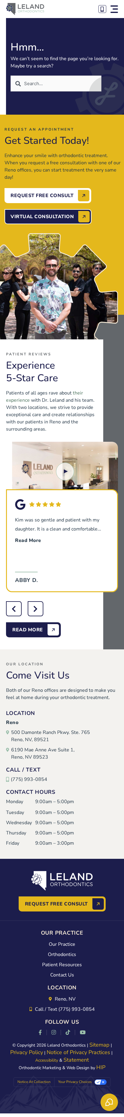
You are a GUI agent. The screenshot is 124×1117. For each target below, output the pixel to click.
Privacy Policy (26, 1052)
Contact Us (62, 975)
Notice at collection (34, 1081)
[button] (114, 9)
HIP (100, 1067)
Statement (76, 1059)
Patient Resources (62, 964)
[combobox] (56, 83)
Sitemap (99, 1044)
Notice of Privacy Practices (78, 1052)
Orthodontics (62, 954)
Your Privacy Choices (75, 1081)
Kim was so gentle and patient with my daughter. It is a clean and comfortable (58, 530)
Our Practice (62, 944)
